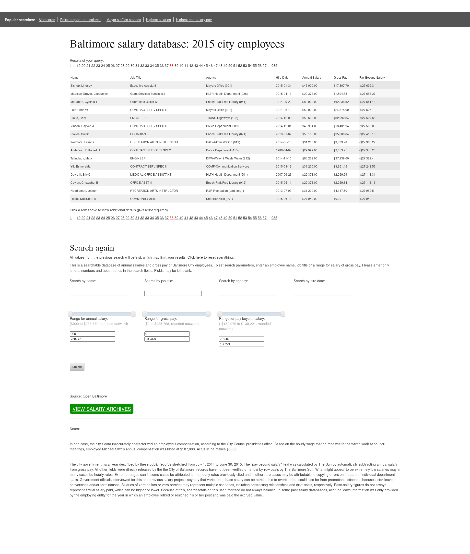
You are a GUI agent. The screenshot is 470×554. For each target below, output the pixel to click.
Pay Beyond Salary (372, 77)
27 (118, 65)
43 (196, 65)
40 (181, 65)
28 (123, 65)
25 (108, 65)
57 (265, 65)
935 (274, 65)
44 (201, 65)
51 (235, 65)
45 (206, 65)
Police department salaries (80, 19)
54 (250, 65)
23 (98, 65)
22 (93, 65)
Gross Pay (340, 77)
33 (147, 65)
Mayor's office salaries (123, 19)
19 (79, 65)
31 (137, 65)
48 (221, 65)
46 (211, 65)
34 (152, 65)
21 (88, 65)
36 (162, 65)
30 (132, 65)
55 (255, 65)
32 (142, 65)
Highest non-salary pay (194, 19)
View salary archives (101, 408)
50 (230, 65)
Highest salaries (158, 19)
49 (225, 65)
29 (127, 65)
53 (245, 65)
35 (157, 65)
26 (113, 65)
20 (83, 65)
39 (176, 65)
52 (240, 65)
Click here (195, 257)
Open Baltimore (95, 396)
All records (47, 19)
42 (191, 65)
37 (167, 65)
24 (103, 65)
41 (186, 65)
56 (260, 65)
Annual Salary (311, 77)
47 (216, 65)
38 (172, 65)
